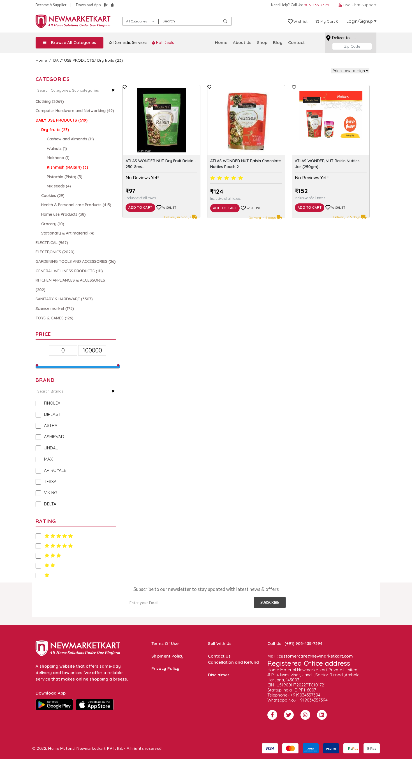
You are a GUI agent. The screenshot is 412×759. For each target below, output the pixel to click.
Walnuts (57, 148)
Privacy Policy (165, 668)
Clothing (50, 101)
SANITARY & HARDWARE (64, 298)
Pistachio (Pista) (64, 176)
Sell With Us (220, 643)
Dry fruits (55, 129)
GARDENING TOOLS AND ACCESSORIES (76, 261)
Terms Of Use (165, 643)
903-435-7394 (316, 4)
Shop (262, 42)
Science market (55, 308)
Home (221, 42)
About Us (242, 42)
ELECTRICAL (52, 242)
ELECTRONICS (55, 251)
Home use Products (63, 214)
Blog (278, 42)
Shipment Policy (167, 656)
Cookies (52, 195)
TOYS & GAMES (54, 318)
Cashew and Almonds (70, 138)
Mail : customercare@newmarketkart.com (310, 656)
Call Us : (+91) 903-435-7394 (295, 643)
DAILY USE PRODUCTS (73, 60)
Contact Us (219, 656)
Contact (296, 42)
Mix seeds (59, 186)
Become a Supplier (51, 5)
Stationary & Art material (67, 233)
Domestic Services (129, 42)
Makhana (58, 157)
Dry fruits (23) (110, 60)
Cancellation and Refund (233, 662)
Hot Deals (164, 42)
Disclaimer (218, 674)
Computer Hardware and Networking (75, 110)
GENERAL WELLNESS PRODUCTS (69, 270)
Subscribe (269, 602)
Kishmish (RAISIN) (67, 167)
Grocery (52, 223)
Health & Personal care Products (76, 204)
